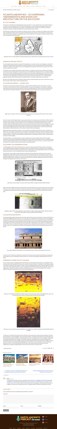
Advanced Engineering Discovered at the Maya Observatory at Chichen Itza (21, 364)
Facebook (46, 419)
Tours (24, 6)
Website (40, 406)
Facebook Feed (38, 6)
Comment (5, 393)
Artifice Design (31, 425)
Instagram (46, 422)
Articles (32, 6)
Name (4, 406)
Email (21, 406)
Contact (44, 6)
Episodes (20, 6)
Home (12, 6)
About (16, 6)
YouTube (46, 416)
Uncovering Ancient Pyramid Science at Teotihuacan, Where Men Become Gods (34, 364)
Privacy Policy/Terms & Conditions (28, 424)
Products (28, 6)
